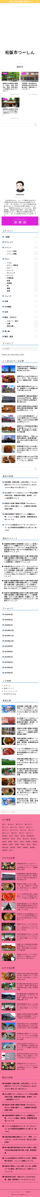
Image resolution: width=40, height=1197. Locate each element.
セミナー (6, 830)
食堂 (21, 291)
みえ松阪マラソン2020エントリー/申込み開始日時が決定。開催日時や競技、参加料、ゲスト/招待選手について (21, 495)
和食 (21, 281)
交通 (20, 301)
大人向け (26, 838)
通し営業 (6, 847)
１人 (12, 850)
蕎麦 (21, 288)
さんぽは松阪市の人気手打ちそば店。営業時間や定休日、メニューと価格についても (21, 1159)
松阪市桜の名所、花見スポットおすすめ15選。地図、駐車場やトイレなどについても (20, 1178)
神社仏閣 (21, 326)
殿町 (18, 844)
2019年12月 (9, 630)
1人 (5, 824)
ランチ (22, 833)
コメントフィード (10, 691)
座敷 (11, 841)
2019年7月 (9, 657)
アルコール (29, 824)
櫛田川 (5, 844)
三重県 (5, 835)
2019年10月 (9, 641)
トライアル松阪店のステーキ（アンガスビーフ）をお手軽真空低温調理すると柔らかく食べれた (21, 527)
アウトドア (20, 242)
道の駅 (13, 847)
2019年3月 (9, 673)
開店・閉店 (20, 336)
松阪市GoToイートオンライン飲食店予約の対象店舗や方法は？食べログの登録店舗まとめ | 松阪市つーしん (20, 549)
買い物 (20, 331)
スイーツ (21, 270)
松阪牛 (35, 841)
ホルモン (15, 833)
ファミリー (6, 833)
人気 (12, 835)
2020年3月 (9, 614)
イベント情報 (22, 254)
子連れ (34, 838)
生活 (20, 312)
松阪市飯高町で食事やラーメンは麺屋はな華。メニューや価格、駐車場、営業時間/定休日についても (21, 516)
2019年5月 (9, 667)
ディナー (32, 830)
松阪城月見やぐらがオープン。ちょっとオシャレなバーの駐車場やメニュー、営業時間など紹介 (21, 568)
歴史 (12, 844)
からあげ (11, 824)
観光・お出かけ (21, 317)
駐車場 (5, 850)
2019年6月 (9, 662)
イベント (21, 247)
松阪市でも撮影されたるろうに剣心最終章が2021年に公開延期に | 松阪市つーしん (20, 560)
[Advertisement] (20, 24)
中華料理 (21, 278)
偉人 (18, 835)
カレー (21, 268)
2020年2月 (9, 620)
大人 (20, 838)
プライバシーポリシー (16, 1191)
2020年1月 (9, 625)
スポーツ (30, 827)
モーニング (21, 273)
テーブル (24, 830)
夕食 (14, 838)
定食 (5, 841)
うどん (21, 263)
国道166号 (6, 838)
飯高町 (33, 847)
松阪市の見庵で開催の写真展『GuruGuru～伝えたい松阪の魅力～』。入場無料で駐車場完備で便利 (21, 506)
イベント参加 (21, 251)
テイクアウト (15, 830)
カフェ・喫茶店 (21, 265)
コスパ (22, 827)
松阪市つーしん (20, 52)
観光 (35, 844)
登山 (29, 844)
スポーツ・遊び (21, 321)
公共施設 (20, 307)
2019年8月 (9, 651)
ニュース (20, 296)
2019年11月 (9, 636)
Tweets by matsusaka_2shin (13, 355)
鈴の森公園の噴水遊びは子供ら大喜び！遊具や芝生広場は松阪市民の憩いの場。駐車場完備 (21, 1150)
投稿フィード (9, 688)
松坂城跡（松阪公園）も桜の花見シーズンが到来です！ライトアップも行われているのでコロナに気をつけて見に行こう (21, 484)
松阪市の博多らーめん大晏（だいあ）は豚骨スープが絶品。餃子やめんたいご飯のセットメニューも (21, 1168)
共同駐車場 (31, 835)
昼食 (22, 841)
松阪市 (29, 841)
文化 (17, 841)
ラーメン (22, 275)
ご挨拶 (20, 237)
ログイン (7, 685)
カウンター (14, 827)
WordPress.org (10, 694)
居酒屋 (21, 283)
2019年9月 (9, 646)
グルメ (21, 259)
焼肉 (24, 844)
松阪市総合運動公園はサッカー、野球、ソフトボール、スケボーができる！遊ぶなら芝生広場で (21, 1139)
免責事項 (27, 1191)
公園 (21, 323)
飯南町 (26, 847)
